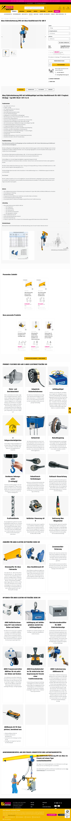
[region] (23, 41)
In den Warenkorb (61, 64)
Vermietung (42, 11)
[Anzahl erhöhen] (53, 53)
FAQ (43, 804)
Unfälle (57, 11)
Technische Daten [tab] (31, 89)
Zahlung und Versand (47, 807)
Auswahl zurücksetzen (64, 42)
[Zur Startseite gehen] (7, 7)
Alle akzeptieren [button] (51, 814)
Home (2, 18)
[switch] (67, 816)
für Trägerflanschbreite (52, 31)
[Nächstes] (45, 37)
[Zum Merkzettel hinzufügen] (49, 64)
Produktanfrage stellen (59, 61)
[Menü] (69, 810)
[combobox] (34, 8)
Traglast (49, 25)
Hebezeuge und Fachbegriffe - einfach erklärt (35, 358)
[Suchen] (45, 8)
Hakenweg (50, 36)
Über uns (32, 802)
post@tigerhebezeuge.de (41, 3)
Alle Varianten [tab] (41, 89)
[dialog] (35, 815)
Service (35, 11)
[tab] (21, 89)
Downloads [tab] (50, 89)
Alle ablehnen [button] (62, 814)
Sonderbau (21, 11)
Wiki (31, 807)
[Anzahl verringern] (49, 53)
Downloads (45, 802)
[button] (24, 819)
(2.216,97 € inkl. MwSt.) (59, 53)
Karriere (32, 804)
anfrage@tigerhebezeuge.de (63, 74)
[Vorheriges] (2, 37)
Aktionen (29, 11)
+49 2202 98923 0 (30, 3)
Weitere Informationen (12, 815)
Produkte (14, 11)
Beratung (50, 11)
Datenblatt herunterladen (55, 78)
